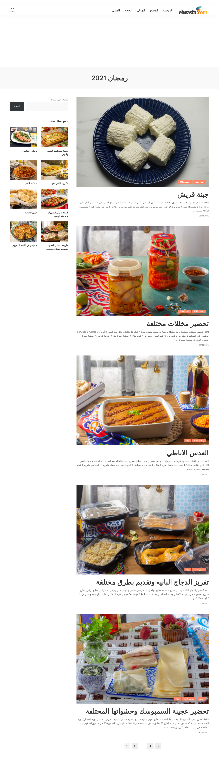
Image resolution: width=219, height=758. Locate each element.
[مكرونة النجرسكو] (54, 170)
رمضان (201, 699)
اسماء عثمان (199, 182)
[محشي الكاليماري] (23, 137)
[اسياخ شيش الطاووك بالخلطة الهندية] (54, 199)
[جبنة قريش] (142, 142)
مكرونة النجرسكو (60, 183)
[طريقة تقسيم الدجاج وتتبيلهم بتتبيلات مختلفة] (54, 231)
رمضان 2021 (185, 182)
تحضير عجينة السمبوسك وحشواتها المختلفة (147, 711)
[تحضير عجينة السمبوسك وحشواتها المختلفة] (142, 659)
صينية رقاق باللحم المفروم (24, 245)
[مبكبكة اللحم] (23, 170)
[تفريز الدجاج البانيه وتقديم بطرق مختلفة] (142, 529)
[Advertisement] (109, 41)
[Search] (13, 10)
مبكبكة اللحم (31, 183)
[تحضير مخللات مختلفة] (142, 271)
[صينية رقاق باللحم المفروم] (23, 231)
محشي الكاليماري (29, 150)
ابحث (17, 106)
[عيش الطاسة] (23, 199)
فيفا (187, 440)
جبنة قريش (193, 194)
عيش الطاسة (31, 212)
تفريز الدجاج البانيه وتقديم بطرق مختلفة (152, 582)
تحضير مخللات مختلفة (178, 323)
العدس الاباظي (188, 452)
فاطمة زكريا (184, 311)
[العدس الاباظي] (142, 400)
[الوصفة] (193, 10)
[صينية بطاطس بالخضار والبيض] (54, 137)
